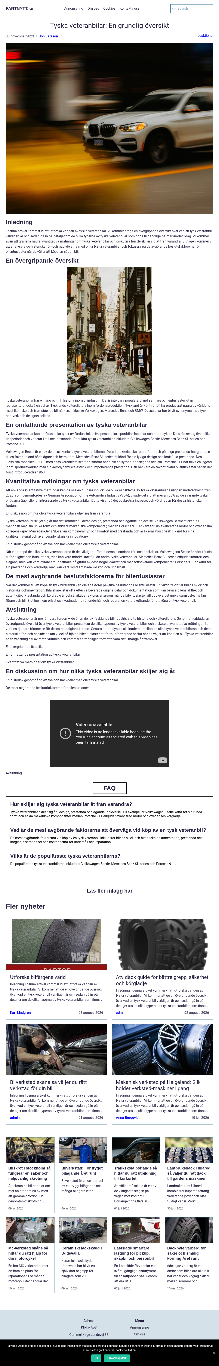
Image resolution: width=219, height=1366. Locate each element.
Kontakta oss (129, 8)
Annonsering (73, 8)
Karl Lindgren (20, 1013)
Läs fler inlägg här (110, 891)
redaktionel (205, 36)
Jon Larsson (48, 36)
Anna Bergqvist (127, 1118)
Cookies (109, 8)
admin (121, 1013)
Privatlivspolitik (117, 1358)
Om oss (93, 8)
